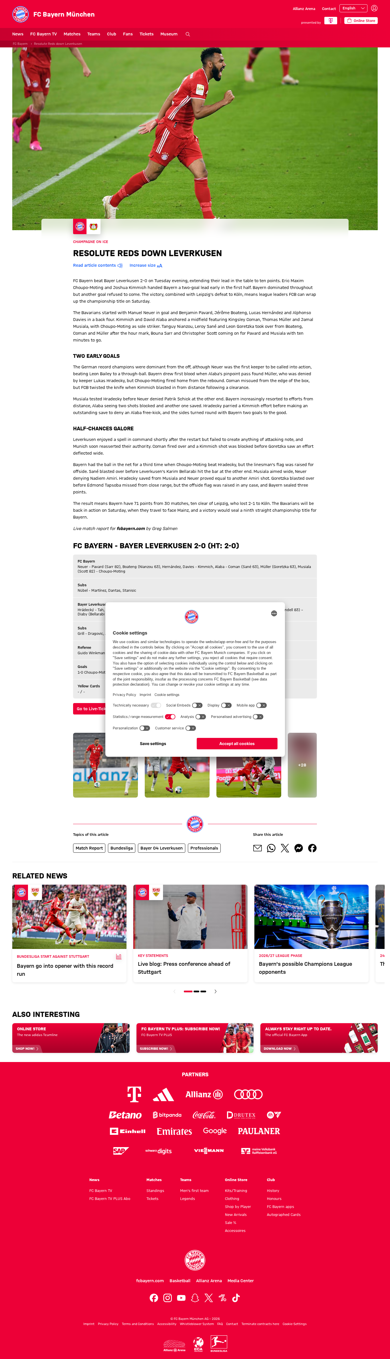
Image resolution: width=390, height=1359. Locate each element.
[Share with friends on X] (285, 848)
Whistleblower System (197, 1324)
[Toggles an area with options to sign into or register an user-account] (374, 8)
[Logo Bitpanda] (167, 1115)
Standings (155, 1191)
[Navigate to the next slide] (216, 991)
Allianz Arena (304, 9)
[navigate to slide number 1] (188, 991)
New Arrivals (236, 1215)
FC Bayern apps (280, 1207)
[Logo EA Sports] (274, 1115)
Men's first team (194, 1191)
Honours (274, 1199)
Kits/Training (236, 1191)
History (273, 1191)
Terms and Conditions (138, 1324)
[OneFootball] (222, 1297)
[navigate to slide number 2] (196, 991)
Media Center (241, 1280)
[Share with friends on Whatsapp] (271, 848)
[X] (208, 1297)
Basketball (180, 1280)
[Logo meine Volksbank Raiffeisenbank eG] (259, 1151)
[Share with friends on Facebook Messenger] (298, 848)
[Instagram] (167, 1297)
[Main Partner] (330, 20)
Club (111, 34)
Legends (187, 1199)
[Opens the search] (187, 34)
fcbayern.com (150, 1280)
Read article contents (94, 265)
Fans (128, 34)
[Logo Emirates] (174, 1131)
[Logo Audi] (248, 1094)
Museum (169, 34)
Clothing (232, 1199)
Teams (93, 34)
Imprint (89, 1324)
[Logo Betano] (125, 1115)
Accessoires (235, 1230)
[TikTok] (236, 1297)
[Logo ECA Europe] (198, 1344)
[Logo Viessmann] (209, 1151)
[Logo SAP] (121, 1151)
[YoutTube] (181, 1297)
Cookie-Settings (295, 1324)
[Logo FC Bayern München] (195, 1260)
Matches (72, 34)
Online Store (236, 1180)
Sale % (230, 1222)
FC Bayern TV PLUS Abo (109, 1199)
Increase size (143, 265)
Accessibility (166, 1324)
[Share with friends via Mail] (257, 848)
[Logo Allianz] (204, 1094)
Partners (195, 1074)
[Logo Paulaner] (259, 1131)
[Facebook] (153, 1297)
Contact (329, 9)
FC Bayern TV (43, 34)
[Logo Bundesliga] (219, 1343)
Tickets (147, 34)
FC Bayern (20, 43)
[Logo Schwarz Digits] (158, 1151)
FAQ (220, 1324)
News (17, 34)
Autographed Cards (284, 1215)
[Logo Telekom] (134, 1094)
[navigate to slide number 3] (203, 991)
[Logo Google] (215, 1131)
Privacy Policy (108, 1324)
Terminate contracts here (260, 1324)
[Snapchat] (195, 1297)
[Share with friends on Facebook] (312, 848)
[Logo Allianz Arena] (174, 1346)
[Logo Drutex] (241, 1115)
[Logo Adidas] (163, 1094)
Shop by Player (238, 1207)
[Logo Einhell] (127, 1131)
